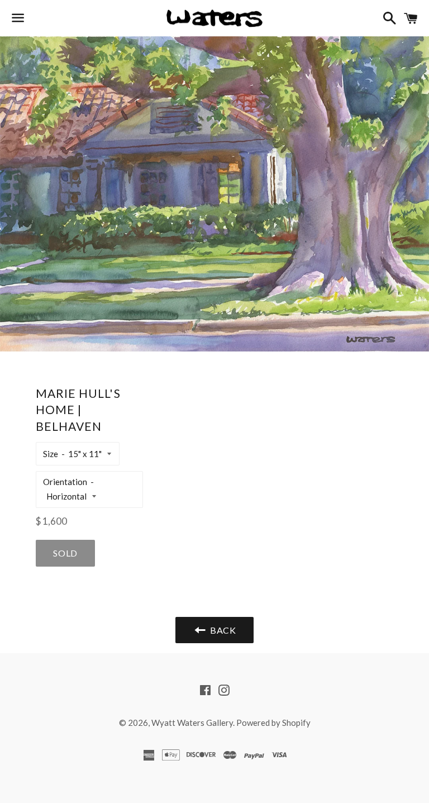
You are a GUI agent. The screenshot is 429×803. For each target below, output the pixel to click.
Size (50, 454)
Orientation (65, 482)
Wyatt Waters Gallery (192, 723)
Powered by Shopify (273, 723)
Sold (65, 553)
